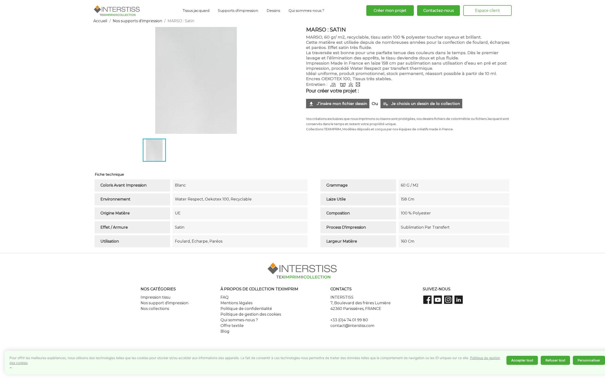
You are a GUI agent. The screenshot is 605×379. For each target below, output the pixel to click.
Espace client (487, 10)
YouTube (438, 300)
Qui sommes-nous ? (306, 10)
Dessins (273, 10)
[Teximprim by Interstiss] (117, 11)
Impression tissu (156, 297)
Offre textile (232, 325)
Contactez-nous (438, 10)
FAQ (224, 297)
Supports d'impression (238, 10)
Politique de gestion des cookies (250, 314)
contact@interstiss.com (352, 325)
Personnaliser (589, 360)
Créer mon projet (390, 10)
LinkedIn (459, 300)
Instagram (449, 300)
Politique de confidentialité (246, 308)
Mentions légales (236, 303)
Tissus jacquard (196, 10)
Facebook (428, 300)
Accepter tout (522, 360)
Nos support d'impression (164, 303)
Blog (224, 331)
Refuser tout (555, 360)
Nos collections (155, 308)
